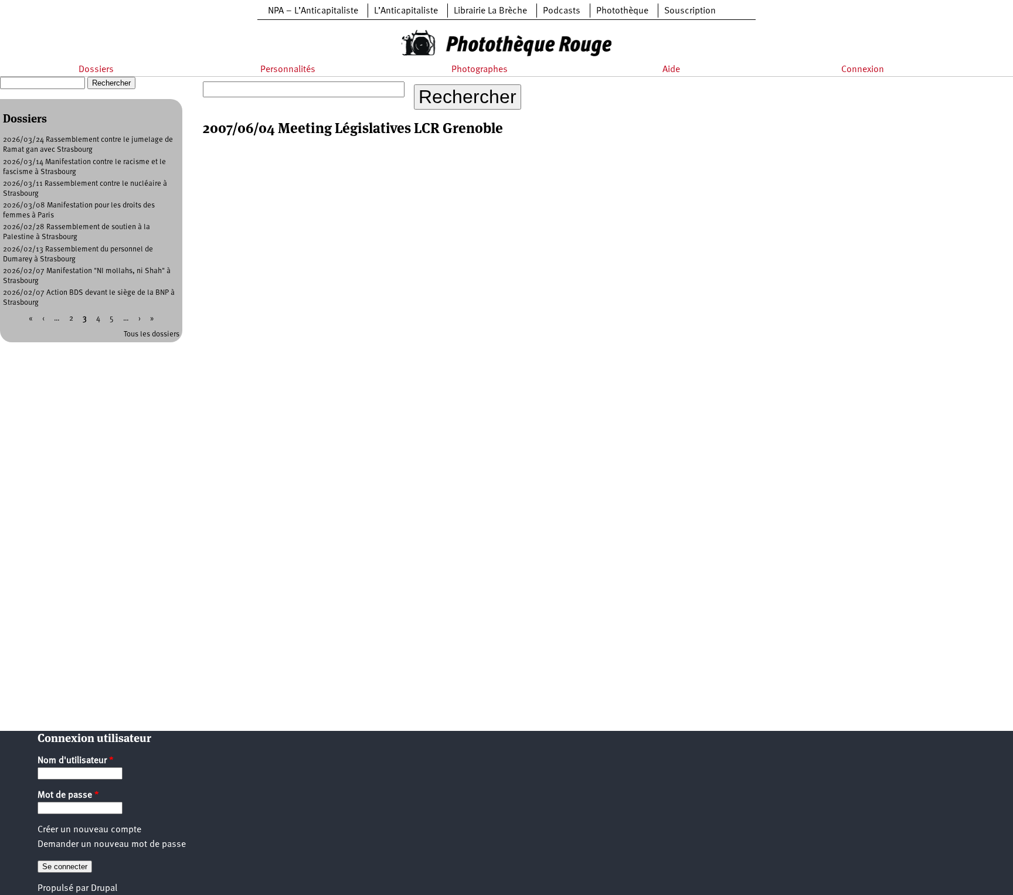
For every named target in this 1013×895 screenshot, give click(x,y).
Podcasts (561, 11)
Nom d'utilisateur (76, 760)
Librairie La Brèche (490, 11)
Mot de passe (68, 795)
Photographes (479, 69)
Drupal (104, 888)
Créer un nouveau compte (89, 830)
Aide (671, 69)
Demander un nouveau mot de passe (112, 844)
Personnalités (287, 69)
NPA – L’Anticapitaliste (313, 11)
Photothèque (622, 11)
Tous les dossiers (151, 334)
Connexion (862, 69)
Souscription (690, 11)
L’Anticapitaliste (406, 11)
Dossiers (96, 69)
